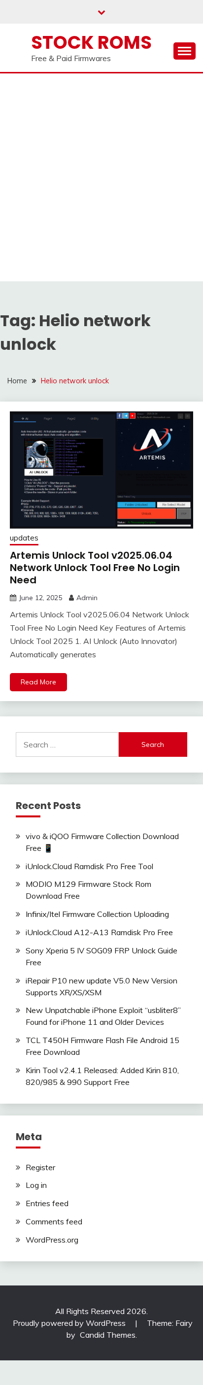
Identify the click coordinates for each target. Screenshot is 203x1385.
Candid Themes (107, 1335)
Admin (87, 597)
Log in (36, 1185)
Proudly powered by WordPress (70, 1323)
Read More (38, 681)
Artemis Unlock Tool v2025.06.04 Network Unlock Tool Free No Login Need (95, 567)
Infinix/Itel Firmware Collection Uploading (97, 914)
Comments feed (54, 1221)
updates (24, 537)
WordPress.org (52, 1240)
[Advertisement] (101, 179)
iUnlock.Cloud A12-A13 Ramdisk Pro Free (99, 932)
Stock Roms (91, 42)
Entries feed (47, 1203)
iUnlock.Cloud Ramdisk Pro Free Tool (89, 866)
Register (40, 1167)
